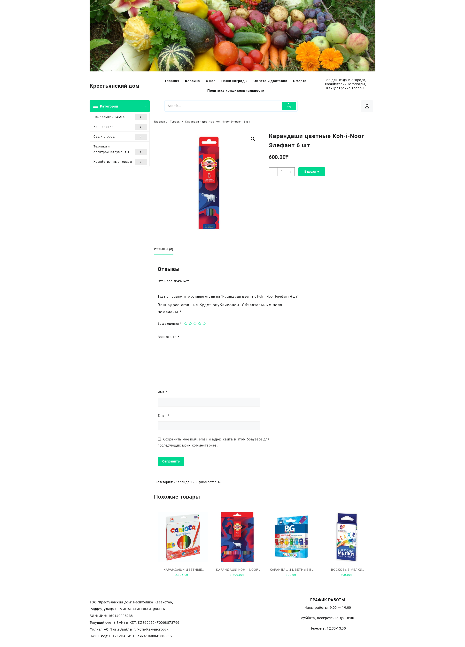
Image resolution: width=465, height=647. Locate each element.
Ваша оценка (170, 323)
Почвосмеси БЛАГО (109, 117)
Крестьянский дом (115, 86)
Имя (163, 392)
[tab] (165, 250)
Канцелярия (103, 127)
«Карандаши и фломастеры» (197, 482)
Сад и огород (104, 136)
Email (163, 415)
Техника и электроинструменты (111, 149)
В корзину (311, 171)
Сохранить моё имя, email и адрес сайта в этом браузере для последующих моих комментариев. (214, 442)
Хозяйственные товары (112, 161)
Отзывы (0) (164, 249)
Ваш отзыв (168, 337)
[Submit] (289, 106)
